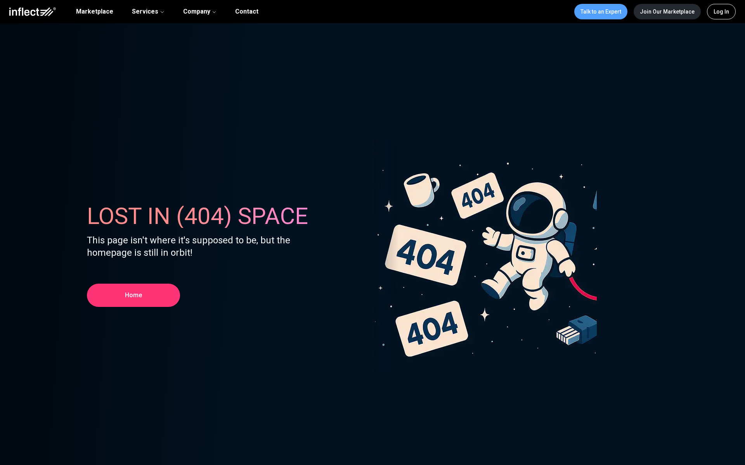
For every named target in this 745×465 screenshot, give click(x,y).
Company (196, 11)
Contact (246, 12)
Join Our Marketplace (667, 12)
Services (145, 11)
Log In (721, 12)
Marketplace (94, 12)
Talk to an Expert (600, 12)
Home (133, 295)
